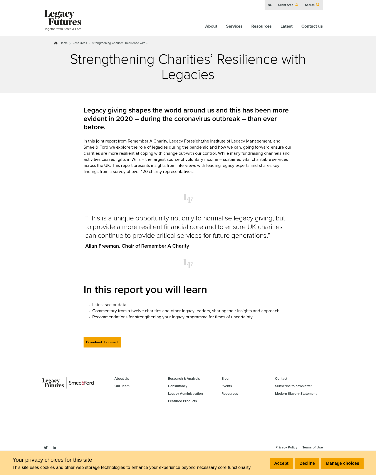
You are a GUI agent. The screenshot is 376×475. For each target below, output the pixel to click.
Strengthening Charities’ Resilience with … (120, 43)
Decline (307, 463)
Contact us (312, 26)
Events (227, 385)
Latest (286, 26)
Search (310, 5)
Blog (225, 378)
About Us (121, 378)
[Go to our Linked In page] (54, 447)
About (211, 26)
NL (270, 5)
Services (234, 26)
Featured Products (182, 400)
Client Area (285, 5)
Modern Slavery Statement (296, 393)
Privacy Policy (286, 447)
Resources (261, 26)
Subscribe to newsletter (293, 385)
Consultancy (177, 385)
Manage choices (342, 463)
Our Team (121, 385)
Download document (102, 342)
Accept (281, 463)
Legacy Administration (185, 393)
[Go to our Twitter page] (45, 447)
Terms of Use (312, 447)
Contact (281, 378)
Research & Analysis (184, 378)
